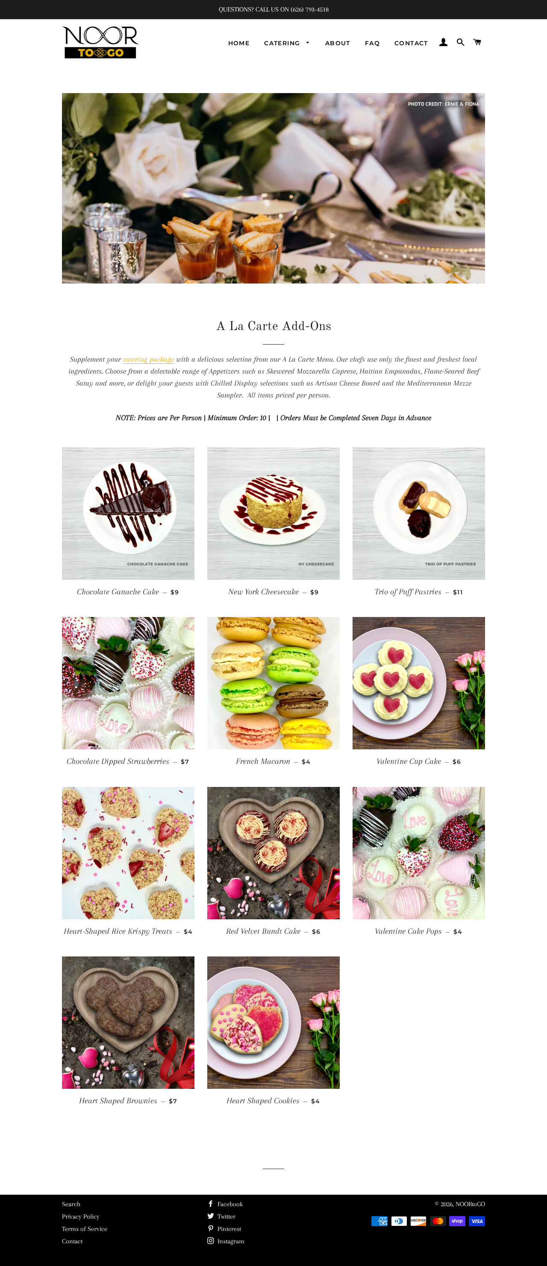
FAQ (372, 43)
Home (239, 43)
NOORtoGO (470, 1204)
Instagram (230, 1241)
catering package (148, 359)
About (337, 43)
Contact (411, 43)
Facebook (229, 1204)
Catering (283, 43)
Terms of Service (84, 1229)
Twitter (225, 1216)
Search (71, 1204)
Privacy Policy (81, 1216)
